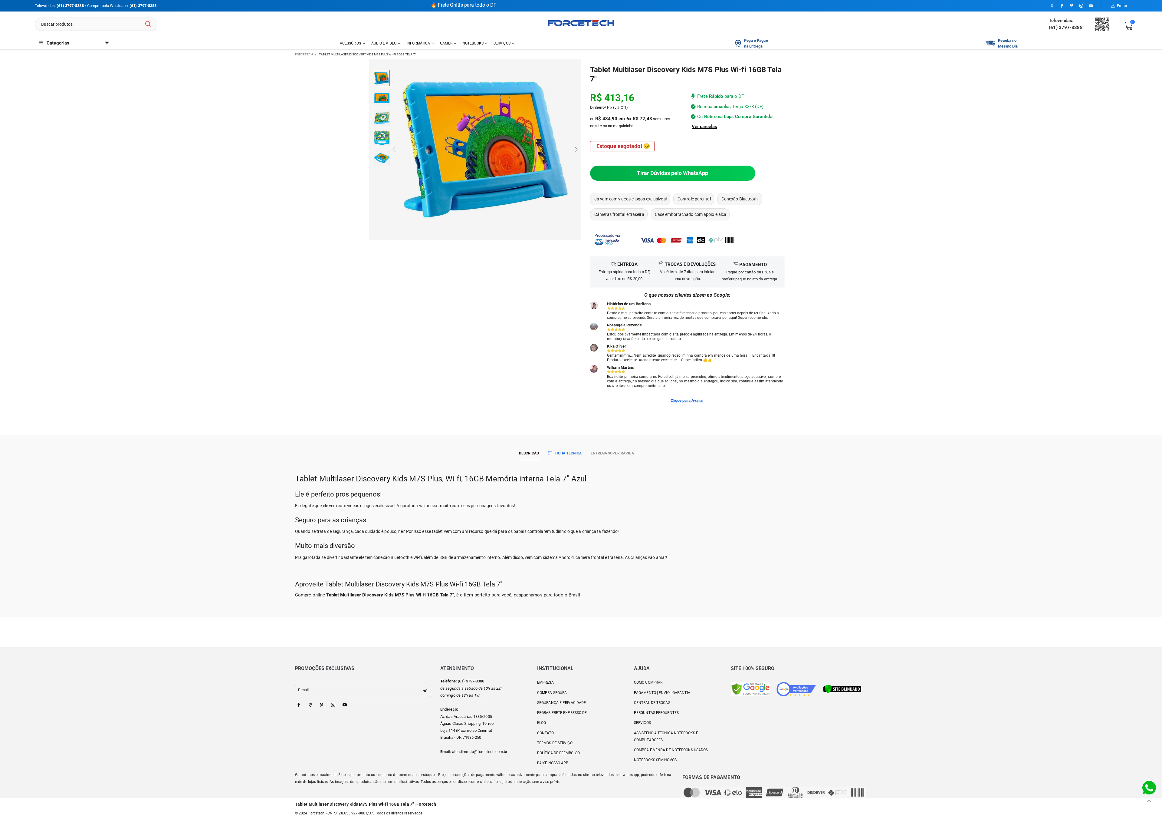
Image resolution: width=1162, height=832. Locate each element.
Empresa (545, 682)
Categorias (58, 43)
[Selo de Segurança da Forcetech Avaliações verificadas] (796, 689)
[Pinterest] (1071, 6)
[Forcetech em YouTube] (344, 705)
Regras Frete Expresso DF (562, 713)
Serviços (502, 43)
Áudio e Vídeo (383, 43)
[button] (394, 149)
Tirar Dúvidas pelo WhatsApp (672, 173)
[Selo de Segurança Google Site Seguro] (750, 689)
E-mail (303, 690)
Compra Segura (552, 693)
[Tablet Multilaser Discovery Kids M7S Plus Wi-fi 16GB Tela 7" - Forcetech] (485, 149)
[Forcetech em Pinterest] (321, 705)
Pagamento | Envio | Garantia (662, 693)
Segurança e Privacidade (561, 703)
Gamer (446, 43)
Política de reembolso (558, 753)
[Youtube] (1091, 6)
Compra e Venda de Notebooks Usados (671, 750)
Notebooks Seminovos (655, 760)
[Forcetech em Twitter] (310, 705)
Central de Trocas (652, 703)
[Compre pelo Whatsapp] (1149, 787)
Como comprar (648, 682)
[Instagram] (1081, 6)
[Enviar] (148, 24)
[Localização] (1052, 6)
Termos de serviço (555, 743)
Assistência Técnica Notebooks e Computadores (666, 736)
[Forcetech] (581, 23)
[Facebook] (1062, 6)
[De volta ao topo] (1149, 801)
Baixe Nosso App (553, 763)
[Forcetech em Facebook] (298, 705)
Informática (418, 43)
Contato (545, 733)
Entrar (1122, 6)
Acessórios (350, 43)
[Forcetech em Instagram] (333, 705)
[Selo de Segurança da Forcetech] (842, 689)
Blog (541, 723)
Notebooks (473, 43)
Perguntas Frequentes (656, 713)
